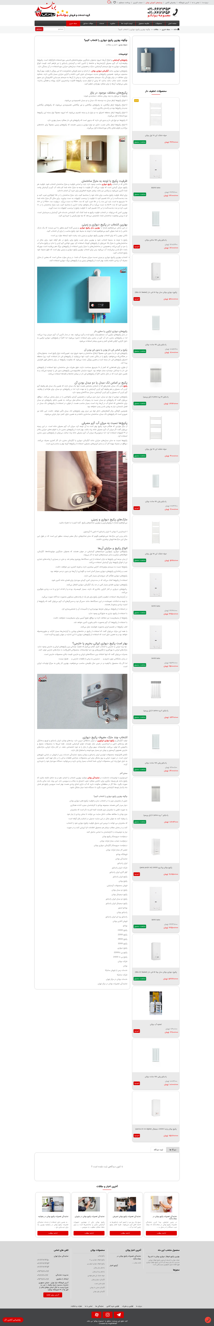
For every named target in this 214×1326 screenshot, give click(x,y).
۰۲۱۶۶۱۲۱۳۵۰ (43, 1260)
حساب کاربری (138, 2)
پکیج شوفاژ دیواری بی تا (97, 1260)
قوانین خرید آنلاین (113, 1306)
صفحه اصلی (172, 23)
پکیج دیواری (107, 184)
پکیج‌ (125, 386)
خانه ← (174, 29)
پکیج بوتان (101, 1256)
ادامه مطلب (161, 1233)
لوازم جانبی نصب (99, 1284)
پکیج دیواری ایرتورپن (105, 740)
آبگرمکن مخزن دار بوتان (97, 1287)
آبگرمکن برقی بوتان (99, 1291)
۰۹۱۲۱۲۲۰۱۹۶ (42, 1275)
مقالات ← (154, 29)
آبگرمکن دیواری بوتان (99, 71)
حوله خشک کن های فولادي (96, 1276)
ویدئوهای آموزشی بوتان (154, 2)
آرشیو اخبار (114, 1265)
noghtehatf (112, 1323)
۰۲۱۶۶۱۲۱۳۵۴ (43, 1267)
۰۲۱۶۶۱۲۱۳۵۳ (43, 1263)
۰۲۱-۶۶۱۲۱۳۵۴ (158, 13)
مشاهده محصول (140, 142)
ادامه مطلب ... (136, 1263)
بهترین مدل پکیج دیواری (90, 227)
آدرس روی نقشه (52, 1294)
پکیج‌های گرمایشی (120, 60)
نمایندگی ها (99, 1306)
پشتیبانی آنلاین (170, 2)
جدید (136, 100)
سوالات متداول (88, 23)
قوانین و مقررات (127, 1306)
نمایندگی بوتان (93, 777)
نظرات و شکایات (76, 1306)
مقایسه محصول (144, 23)
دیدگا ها (172, 1149)
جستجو (39, 29)
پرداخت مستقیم (124, 2)
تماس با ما (195, 2)
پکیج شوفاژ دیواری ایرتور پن (96, 1264)
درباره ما (205, 2)
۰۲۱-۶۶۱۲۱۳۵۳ (158, 9)
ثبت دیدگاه (158, 1149)
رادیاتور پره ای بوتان (99, 1272)
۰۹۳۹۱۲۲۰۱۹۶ (43, 1271)
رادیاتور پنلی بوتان (99, 1268)
